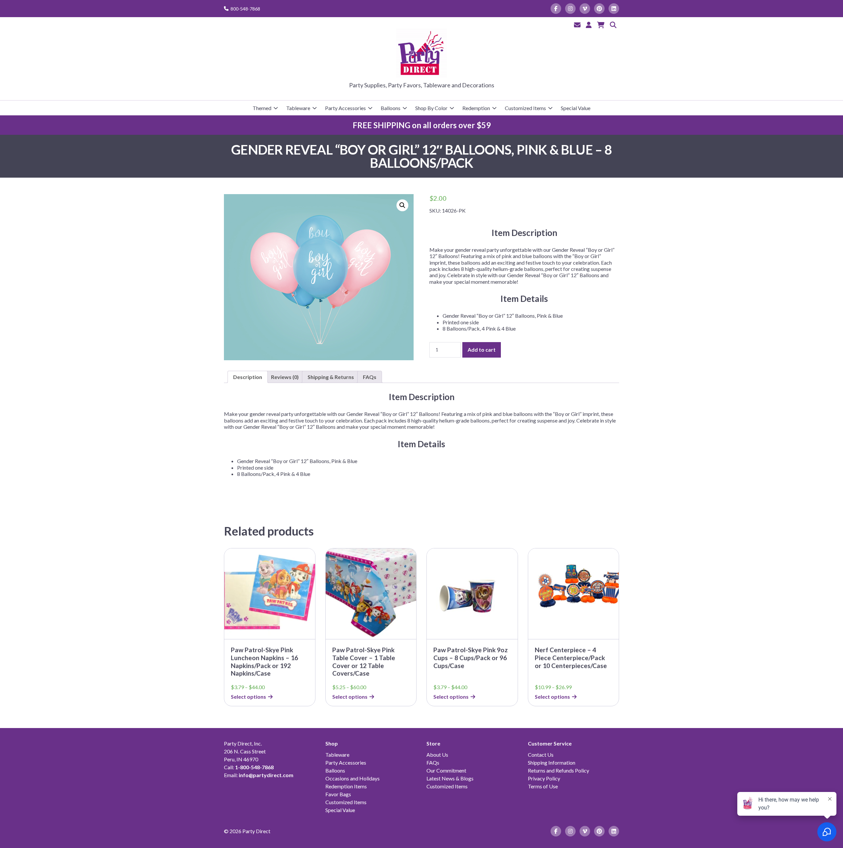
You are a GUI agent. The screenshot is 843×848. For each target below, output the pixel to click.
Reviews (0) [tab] (285, 377)
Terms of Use (543, 786)
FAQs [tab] (369, 377)
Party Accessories (345, 108)
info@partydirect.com (266, 775)
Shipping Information (551, 762)
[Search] (613, 24)
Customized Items (525, 108)
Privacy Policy (544, 778)
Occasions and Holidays (352, 778)
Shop (331, 743)
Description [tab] (247, 377)
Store (433, 743)
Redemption (476, 108)
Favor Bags (338, 794)
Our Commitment (446, 770)
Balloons (390, 108)
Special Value (575, 108)
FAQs (432, 762)
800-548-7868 (245, 9)
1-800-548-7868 (254, 767)
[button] (402, 205)
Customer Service (550, 743)
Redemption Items (346, 786)
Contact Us (541, 754)
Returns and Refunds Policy (558, 770)
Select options (248, 696)
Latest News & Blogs (450, 778)
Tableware (298, 108)
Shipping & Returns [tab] (331, 377)
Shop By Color (431, 108)
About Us (437, 754)
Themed (262, 108)
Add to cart (482, 349)
